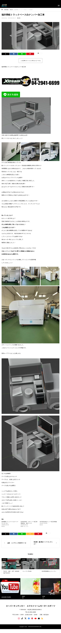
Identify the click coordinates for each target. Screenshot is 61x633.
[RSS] (42, 618)
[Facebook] (29, 618)
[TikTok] (22, 618)
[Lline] (22, 54)
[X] (25, 618)
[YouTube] (35, 618)
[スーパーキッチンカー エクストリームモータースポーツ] (4, 5)
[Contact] (39, 618)
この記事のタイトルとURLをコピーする (30, 60)
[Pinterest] (32, 618)
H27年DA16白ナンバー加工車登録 (48, 521)
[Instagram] (19, 618)
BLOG (18, 18)
